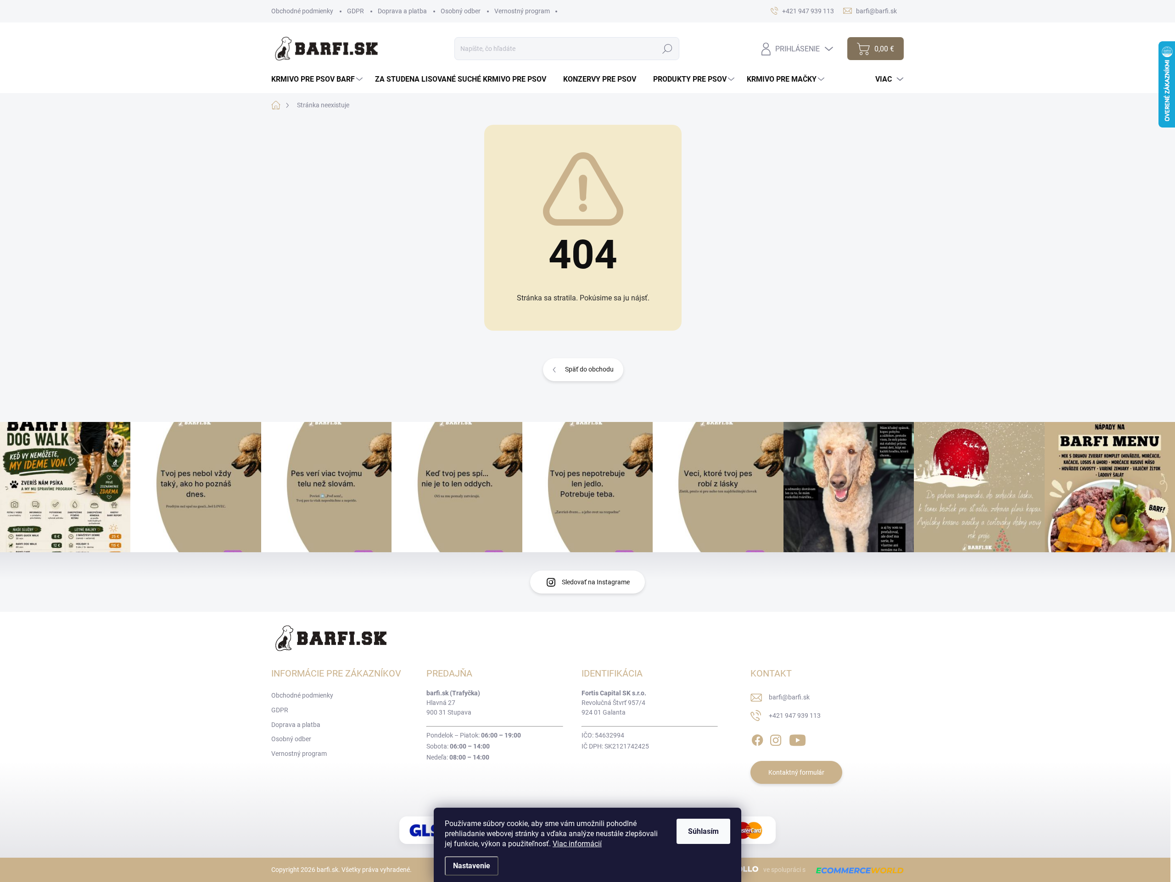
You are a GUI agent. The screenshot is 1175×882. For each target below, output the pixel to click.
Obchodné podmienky (302, 11)
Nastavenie (471, 865)
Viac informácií (577, 843)
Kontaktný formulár (796, 772)
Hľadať (667, 48)
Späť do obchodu (589, 369)
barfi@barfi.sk (789, 697)
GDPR (355, 11)
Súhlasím (703, 831)
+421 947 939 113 (795, 715)
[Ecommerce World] (856, 869)
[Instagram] (776, 739)
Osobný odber (461, 11)
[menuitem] (318, 79)
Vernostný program (522, 11)
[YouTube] (797, 739)
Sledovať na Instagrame (596, 582)
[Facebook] (757, 739)
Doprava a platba (402, 11)
